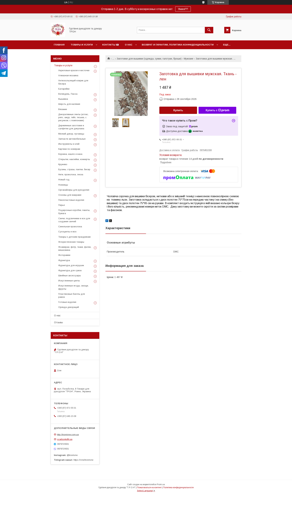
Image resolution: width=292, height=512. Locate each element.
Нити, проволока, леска (70, 174)
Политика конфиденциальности (178, 487)
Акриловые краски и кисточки (73, 70)
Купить (178, 110)
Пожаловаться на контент (149, 487)
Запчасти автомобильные (72, 139)
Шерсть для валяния (69, 104)
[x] (110, 221)
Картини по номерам (69, 149)
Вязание (62, 109)
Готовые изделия (67, 302)
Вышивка (63, 99)
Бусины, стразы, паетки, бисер (74, 169)
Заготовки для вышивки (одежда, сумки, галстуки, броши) (149, 58)
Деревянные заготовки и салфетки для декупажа (71, 127)
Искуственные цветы (69, 280)
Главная (59, 44)
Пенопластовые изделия (71, 200)
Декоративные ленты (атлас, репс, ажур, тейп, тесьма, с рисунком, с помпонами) (73, 117)
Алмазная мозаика (68, 75)
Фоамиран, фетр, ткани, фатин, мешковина (74, 248)
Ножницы (63, 185)
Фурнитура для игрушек (71, 265)
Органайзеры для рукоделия (73, 190)
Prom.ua (161, 484)
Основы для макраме (69, 195)
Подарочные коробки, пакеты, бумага (74, 211)
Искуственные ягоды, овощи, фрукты (73, 287)
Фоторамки (64, 255)
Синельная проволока (70, 226)
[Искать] (209, 30)
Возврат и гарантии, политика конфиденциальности (178, 44)
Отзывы (58, 322)
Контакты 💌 (110, 44)
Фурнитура (64, 260)
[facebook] (106, 221)
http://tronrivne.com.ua (68, 434)
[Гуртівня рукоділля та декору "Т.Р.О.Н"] (58, 36)
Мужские (188, 58)
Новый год (63, 179)
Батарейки (63, 89)
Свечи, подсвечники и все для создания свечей (74, 220)
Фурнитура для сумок (70, 270)
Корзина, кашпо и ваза (70, 154)
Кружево (62, 164)
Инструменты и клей (68, 144)
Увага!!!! (183, 9)
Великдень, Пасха (67, 94)
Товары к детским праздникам (74, 237)
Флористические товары (71, 242)
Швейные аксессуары (69, 275)
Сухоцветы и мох (67, 231)
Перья (61, 205)
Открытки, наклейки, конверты (74, 159)
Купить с (211, 110)
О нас (128, 44)
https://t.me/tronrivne (83, 460)
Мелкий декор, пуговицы (71, 133)
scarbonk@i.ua (64, 439)
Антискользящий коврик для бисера (73, 82)
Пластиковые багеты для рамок (71, 295)
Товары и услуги (82, 44)
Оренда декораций (68, 307)
